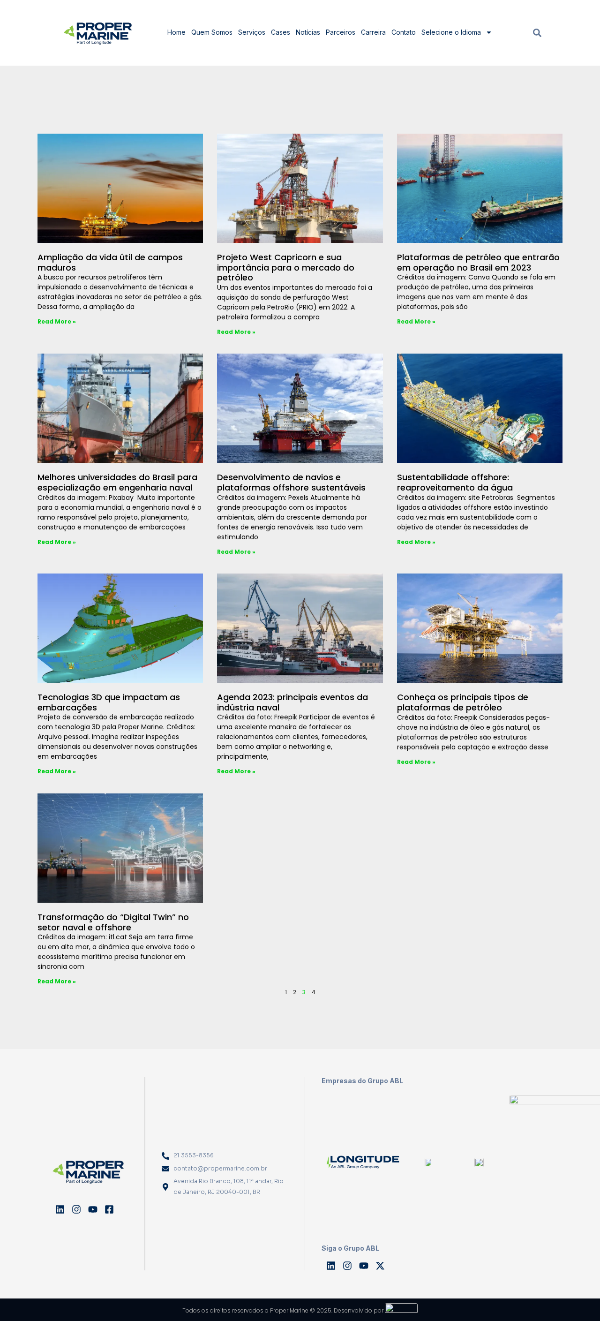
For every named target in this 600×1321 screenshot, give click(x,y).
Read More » (57, 321)
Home (176, 32)
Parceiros (340, 32)
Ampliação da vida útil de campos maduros (110, 262)
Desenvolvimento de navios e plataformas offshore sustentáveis (291, 482)
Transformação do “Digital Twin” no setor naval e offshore (113, 922)
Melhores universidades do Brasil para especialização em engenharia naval (117, 482)
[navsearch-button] (537, 32)
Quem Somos (211, 32)
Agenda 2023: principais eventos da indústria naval (292, 702)
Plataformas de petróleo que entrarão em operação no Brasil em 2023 (478, 262)
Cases (280, 32)
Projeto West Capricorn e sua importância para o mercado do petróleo (285, 267)
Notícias (308, 32)
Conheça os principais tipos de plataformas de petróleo (462, 702)
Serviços (251, 32)
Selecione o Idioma (451, 32)
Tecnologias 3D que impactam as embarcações (109, 702)
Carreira (373, 32)
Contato (403, 32)
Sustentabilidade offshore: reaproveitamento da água (455, 482)
